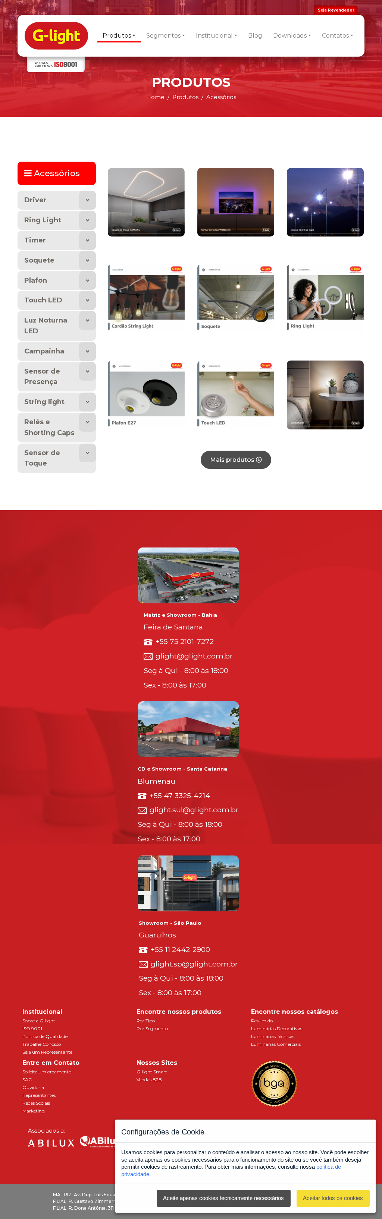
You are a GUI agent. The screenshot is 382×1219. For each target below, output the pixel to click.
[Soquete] (235, 298)
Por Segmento (152, 1028)
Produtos (117, 35)
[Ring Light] (325, 298)
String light (44, 402)
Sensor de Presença (42, 376)
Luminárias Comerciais (276, 1044)
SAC (27, 1079)
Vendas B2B (149, 1079)
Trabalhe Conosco (41, 1044)
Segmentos (163, 35)
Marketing (33, 1111)
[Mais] (87, 200)
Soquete (39, 260)
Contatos (335, 35)
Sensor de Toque (42, 458)
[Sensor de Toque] (235, 201)
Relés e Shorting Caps (49, 427)
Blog (255, 35)
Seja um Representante (47, 1052)
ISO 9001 (32, 1028)
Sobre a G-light (38, 1020)
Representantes (39, 1095)
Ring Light (42, 220)
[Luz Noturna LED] (325, 394)
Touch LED (43, 300)
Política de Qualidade (45, 1036)
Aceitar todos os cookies (333, 1198)
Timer (35, 240)
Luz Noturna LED (45, 325)
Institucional (214, 35)
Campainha (44, 351)
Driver (35, 200)
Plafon (35, 280)
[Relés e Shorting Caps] (325, 201)
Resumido (262, 1020)
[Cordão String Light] (146, 298)
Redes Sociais (36, 1103)
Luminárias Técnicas (272, 1036)
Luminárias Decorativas (276, 1028)
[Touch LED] (235, 394)
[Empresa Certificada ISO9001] (56, 65)
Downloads (290, 35)
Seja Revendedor (336, 10)
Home (155, 97)
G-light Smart (152, 1071)
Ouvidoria (33, 1087)
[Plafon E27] (146, 394)
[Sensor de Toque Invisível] (146, 201)
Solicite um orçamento (46, 1071)
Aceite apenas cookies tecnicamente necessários (223, 1198)
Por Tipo (146, 1020)
